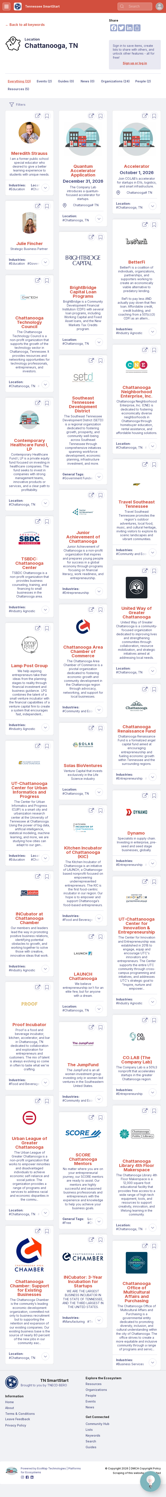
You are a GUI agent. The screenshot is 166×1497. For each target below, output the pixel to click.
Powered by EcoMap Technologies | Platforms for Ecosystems (51, 1470)
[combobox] (135, 6)
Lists (89, 1429)
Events (91, 1401)
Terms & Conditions (20, 1413)
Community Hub (97, 1424)
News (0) (87, 81)
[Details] (38, 116)
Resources (94, 1384)
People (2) (143, 81)
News (90, 1407)
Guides (91, 1447)
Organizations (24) (115, 81)
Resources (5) (18, 89)
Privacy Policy (15, 1425)
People (91, 1395)
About (9, 1408)
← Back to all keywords (25, 24)
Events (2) (44, 81)
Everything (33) (19, 81)
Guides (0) (66, 81)
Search (91, 1441)
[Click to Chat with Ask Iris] (150, 1481)
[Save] (47, 116)
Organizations (96, 1390)
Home (9, 1402)
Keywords (93, 1435)
